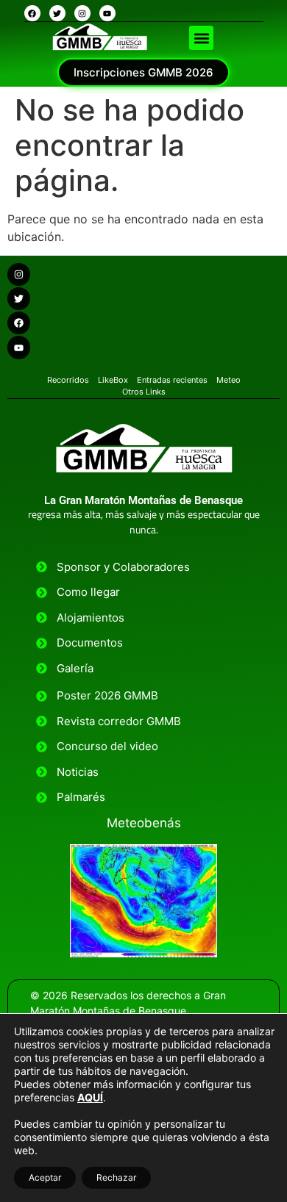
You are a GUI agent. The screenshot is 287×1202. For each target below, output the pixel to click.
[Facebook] (32, 13)
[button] (201, 38)
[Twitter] (57, 13)
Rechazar (116, 1177)
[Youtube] (107, 13)
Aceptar (45, 1177)
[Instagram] (82, 13)
